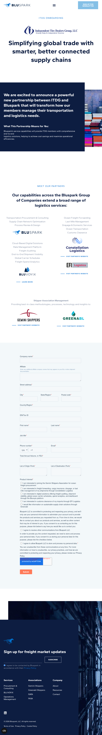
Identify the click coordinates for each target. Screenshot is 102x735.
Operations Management (10, 698)
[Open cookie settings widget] (4, 731)
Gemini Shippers (35, 686)
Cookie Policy (32, 726)
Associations (35, 680)
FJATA (30, 694)
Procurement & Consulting (10, 687)
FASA (30, 698)
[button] (54, 5)
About (55, 686)
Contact (56, 694)
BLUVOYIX (8, 692)
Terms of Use (9, 726)
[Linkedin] (5, 712)
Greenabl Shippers (36, 690)
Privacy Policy (30, 668)
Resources (57, 690)
